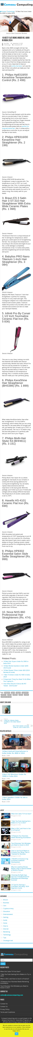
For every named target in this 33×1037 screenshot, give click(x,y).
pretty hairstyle (17, 66)
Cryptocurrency (8, 908)
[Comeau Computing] (16, 4)
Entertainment (8, 914)
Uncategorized (8, 940)
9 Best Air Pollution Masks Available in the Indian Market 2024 (12, 721)
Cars (4, 905)
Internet (6, 929)
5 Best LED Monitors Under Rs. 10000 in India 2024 (14, 775)
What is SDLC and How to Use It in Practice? (21, 829)
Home (4, 11)
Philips (26, 694)
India (9, 694)
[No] (31, 1030)
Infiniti (15, 694)
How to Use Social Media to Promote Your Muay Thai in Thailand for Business (20, 852)
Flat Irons (25, 692)
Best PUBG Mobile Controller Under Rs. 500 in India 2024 (21, 726)
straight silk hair (6, 697)
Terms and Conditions (7, 1012)
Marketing (6, 932)
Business (6, 903)
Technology (10, 11)
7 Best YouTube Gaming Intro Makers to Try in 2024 (21, 822)
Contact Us (4, 1004)
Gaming (5, 917)
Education (6, 911)
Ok (16, 1033)
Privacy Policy (4, 1009)
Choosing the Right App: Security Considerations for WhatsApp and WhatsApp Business (20, 877)
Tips (4, 938)
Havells (4, 694)
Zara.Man (6, 43)
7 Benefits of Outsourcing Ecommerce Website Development (19, 860)
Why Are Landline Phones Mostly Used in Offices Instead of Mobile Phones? (21, 868)
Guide (5, 920)
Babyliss (7, 692)
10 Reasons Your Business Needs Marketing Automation (21, 836)
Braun (18, 692)
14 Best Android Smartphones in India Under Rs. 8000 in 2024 (15, 752)
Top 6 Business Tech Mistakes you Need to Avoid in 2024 (21, 844)
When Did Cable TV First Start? (21, 814)
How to (5, 926)
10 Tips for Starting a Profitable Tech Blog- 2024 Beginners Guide (20, 886)
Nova (21, 694)
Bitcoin (5, 900)
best (13, 692)
